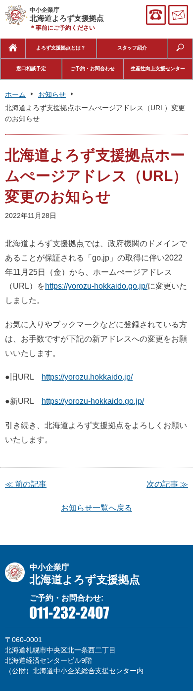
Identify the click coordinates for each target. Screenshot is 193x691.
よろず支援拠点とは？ (61, 47)
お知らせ (52, 94)
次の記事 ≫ (167, 484)
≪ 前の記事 (26, 484)
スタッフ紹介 (132, 47)
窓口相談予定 (31, 68)
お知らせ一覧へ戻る (96, 508)
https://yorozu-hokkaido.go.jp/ (96, 286)
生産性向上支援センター (158, 68)
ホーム (15, 94)
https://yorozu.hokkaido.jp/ (87, 377)
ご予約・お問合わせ (92, 68)
